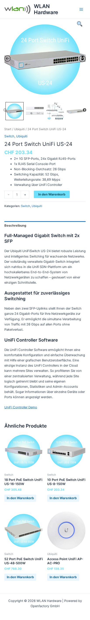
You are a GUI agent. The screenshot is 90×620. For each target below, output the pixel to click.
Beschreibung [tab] (15, 225)
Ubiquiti (19, 129)
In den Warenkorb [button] (20, 498)
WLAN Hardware (46, 9)
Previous (5, 110)
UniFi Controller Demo (20, 407)
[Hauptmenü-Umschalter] (81, 9)
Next (84, 110)
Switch (9, 136)
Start (7, 129)
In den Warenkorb (51, 194)
